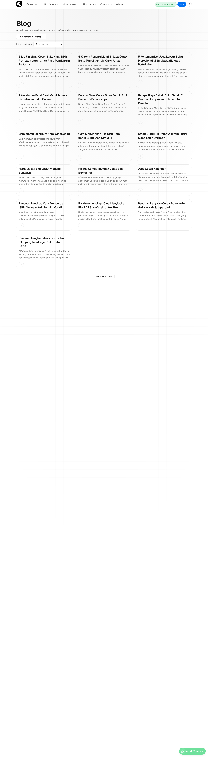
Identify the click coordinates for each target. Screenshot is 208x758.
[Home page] (19, 4)
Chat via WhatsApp (167, 4)
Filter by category (24, 44)
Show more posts (104, 276)
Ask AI (181, 4)
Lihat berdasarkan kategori (31, 36)
